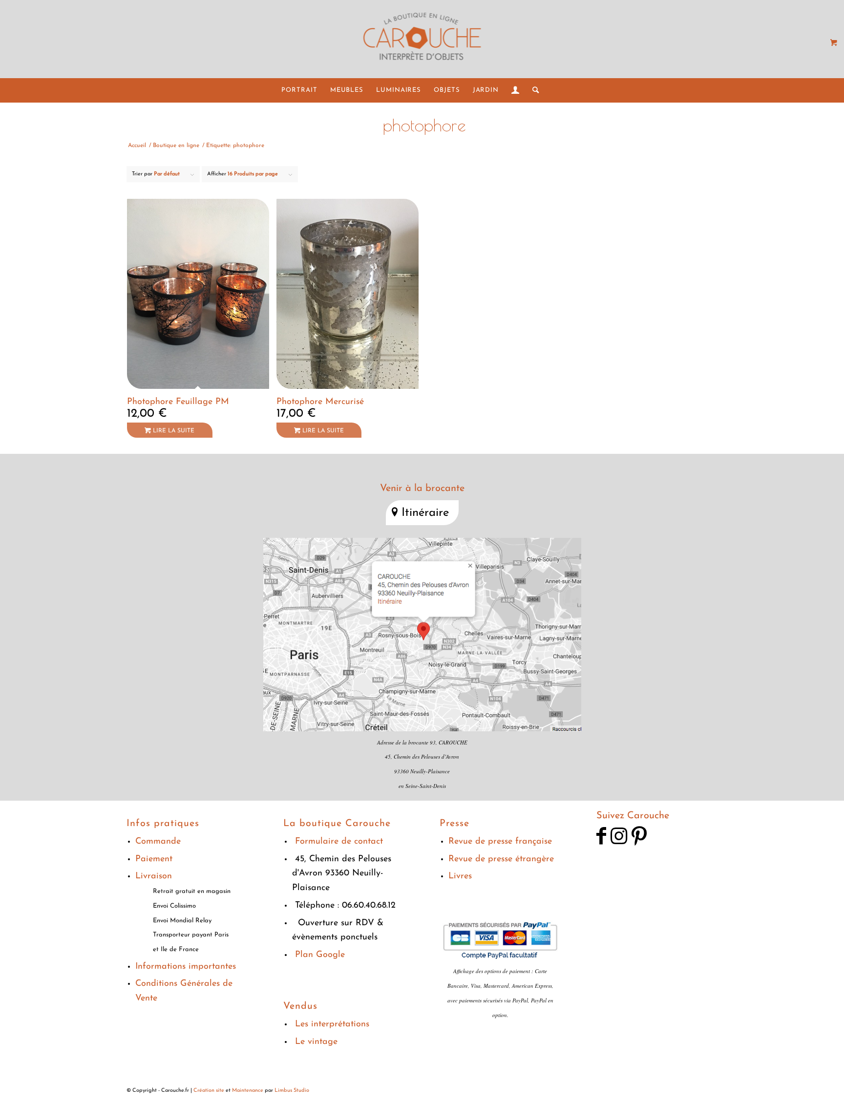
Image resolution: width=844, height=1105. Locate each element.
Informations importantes (185, 966)
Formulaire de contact (339, 841)
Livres (460, 876)
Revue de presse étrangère (501, 859)
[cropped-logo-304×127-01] (422, 39)
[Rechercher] (532, 90)
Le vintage (316, 1042)
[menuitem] (299, 90)
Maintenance (247, 1090)
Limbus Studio (291, 1090)
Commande (158, 841)
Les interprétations (332, 1024)
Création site (208, 1090)
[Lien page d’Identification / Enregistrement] (515, 90)
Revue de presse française (500, 841)
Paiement (153, 859)
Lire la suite (172, 431)
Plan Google (320, 955)
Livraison (153, 876)
